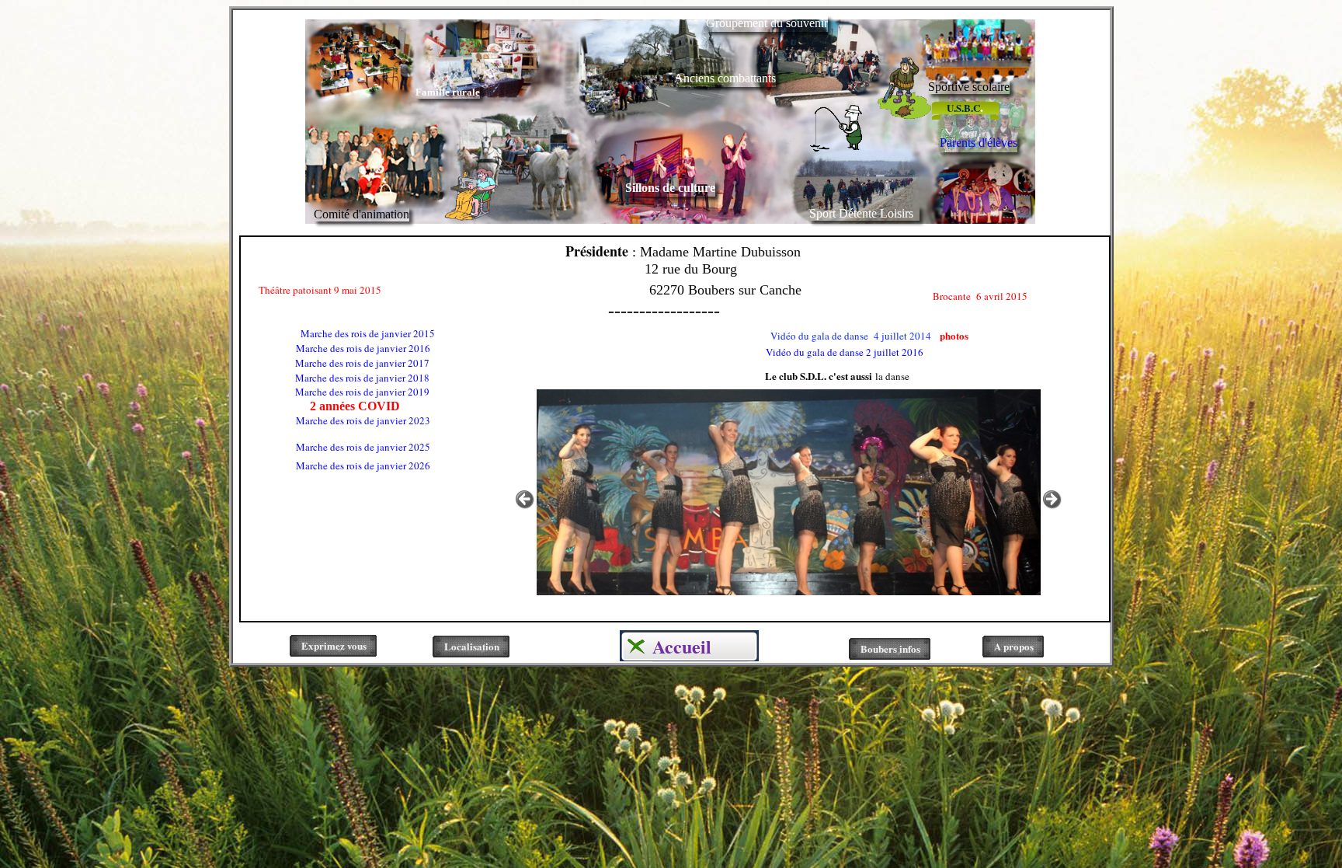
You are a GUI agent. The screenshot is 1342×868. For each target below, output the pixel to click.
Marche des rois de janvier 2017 (336, 363)
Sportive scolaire (969, 86)
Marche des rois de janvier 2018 (336, 378)
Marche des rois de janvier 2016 (337, 348)
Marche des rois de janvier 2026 (337, 465)
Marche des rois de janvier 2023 (337, 420)
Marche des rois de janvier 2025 (337, 447)
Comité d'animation (361, 214)
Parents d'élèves (978, 142)
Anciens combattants (725, 78)
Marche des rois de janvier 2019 (336, 392)
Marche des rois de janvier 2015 (368, 333)
